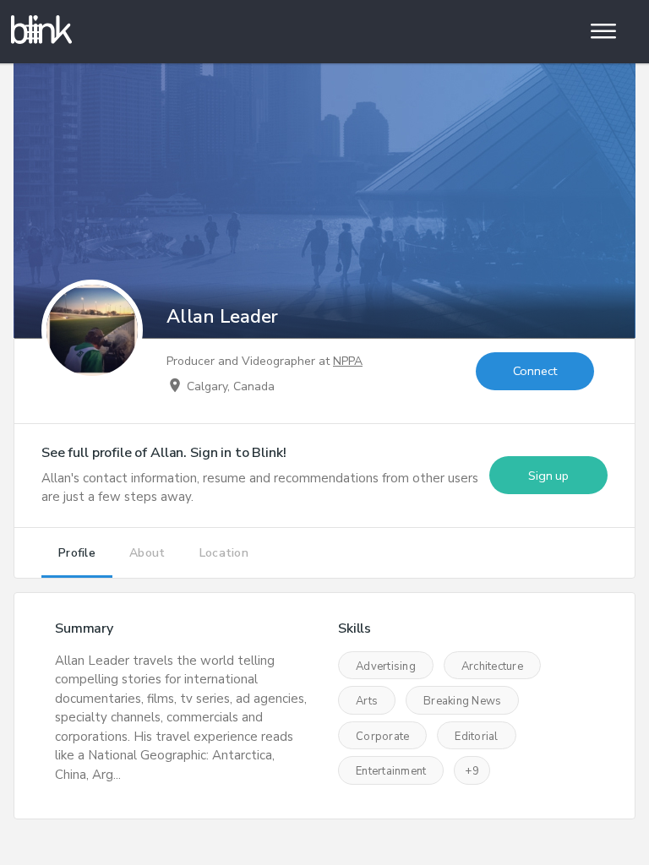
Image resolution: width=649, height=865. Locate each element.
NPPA (348, 361)
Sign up (548, 475)
